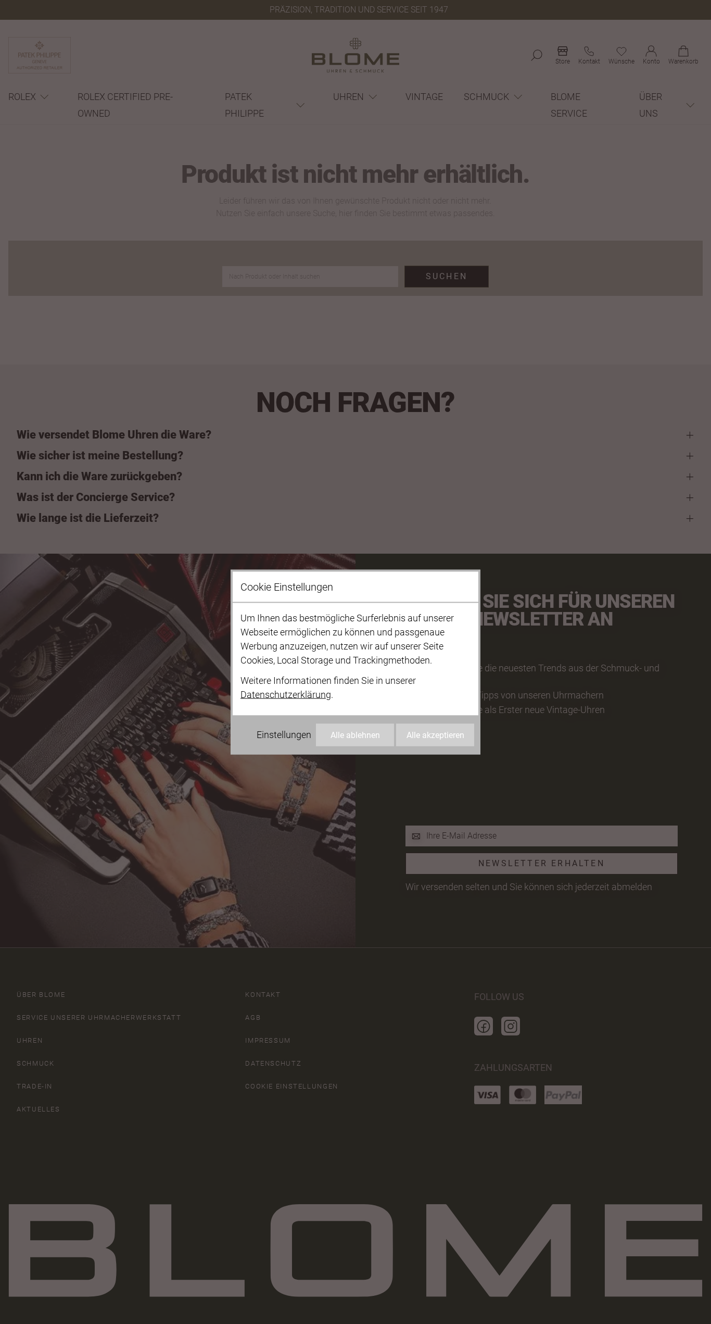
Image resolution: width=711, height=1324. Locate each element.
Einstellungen (284, 734)
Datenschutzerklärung (285, 694)
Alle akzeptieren (435, 735)
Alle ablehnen (355, 735)
